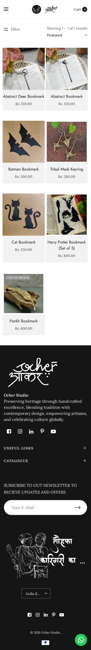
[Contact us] (81, 640)
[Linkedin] (31, 431)
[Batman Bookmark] (24, 142)
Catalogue (16, 461)
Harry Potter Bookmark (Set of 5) (67, 245)
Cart (77, 9)
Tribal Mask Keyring (66, 169)
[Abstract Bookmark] (67, 69)
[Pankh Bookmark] (24, 294)
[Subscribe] (81, 507)
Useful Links (19, 448)
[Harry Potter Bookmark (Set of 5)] (67, 215)
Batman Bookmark (23, 169)
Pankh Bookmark (24, 321)
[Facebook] (9, 431)
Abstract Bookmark (67, 96)
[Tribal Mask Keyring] (67, 142)
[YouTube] (53, 431)
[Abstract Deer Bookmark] (24, 69)
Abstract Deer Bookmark (23, 96)
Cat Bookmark (23, 242)
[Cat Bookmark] (24, 215)
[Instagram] (20, 431)
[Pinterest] (42, 431)
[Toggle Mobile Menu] (9, 9)
